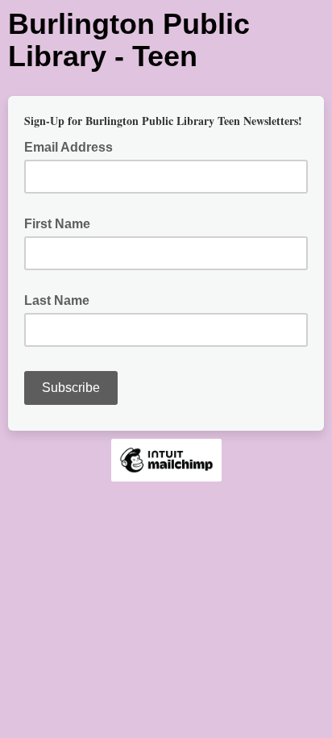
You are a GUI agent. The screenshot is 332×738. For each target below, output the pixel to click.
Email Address (73, 146)
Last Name (56, 300)
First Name (57, 224)
